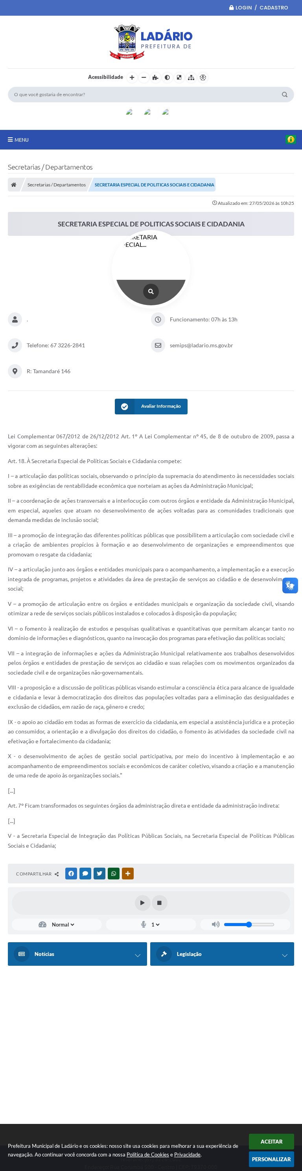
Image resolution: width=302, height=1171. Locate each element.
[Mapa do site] (191, 78)
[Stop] (160, 903)
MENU (22, 139)
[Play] (143, 903)
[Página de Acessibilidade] (203, 78)
